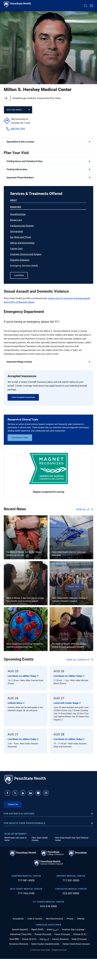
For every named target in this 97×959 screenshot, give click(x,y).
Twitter (15, 793)
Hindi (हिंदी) (14, 939)
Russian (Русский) (43, 934)
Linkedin (30, 793)
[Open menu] (91, 6)
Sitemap (80, 919)
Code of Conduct (34, 919)
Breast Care (16, 220)
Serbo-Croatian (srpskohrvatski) (45, 944)
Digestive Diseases (19, 260)
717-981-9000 (26, 880)
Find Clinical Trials (20, 437)
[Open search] (85, 6)
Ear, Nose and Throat (20, 237)
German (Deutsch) (60, 939)
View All (81, 509)
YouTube (23, 793)
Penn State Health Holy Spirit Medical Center (71, 839)
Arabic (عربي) (53, 929)
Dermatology (16, 231)
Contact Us (13, 804)
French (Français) (62, 934)
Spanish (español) (20, 929)
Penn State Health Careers (40, 839)
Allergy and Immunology (22, 242)
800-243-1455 (17, 128)
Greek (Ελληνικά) (79, 939)
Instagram (46, 793)
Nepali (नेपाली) (37, 929)
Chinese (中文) (79, 934)
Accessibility (18, 919)
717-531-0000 (71, 880)
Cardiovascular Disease (22, 225)
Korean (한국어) (29, 939)
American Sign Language (73, 929)
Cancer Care (16, 248)
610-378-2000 (48, 906)
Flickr (38, 793)
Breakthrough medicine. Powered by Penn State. (37, 98)
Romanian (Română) (18, 944)
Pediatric (15, 207)
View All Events (76, 659)
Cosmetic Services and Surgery (25, 254)
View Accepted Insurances (23, 397)
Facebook (7, 793)
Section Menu (14, 110)
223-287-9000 (71, 893)
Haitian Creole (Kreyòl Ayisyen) (76, 944)
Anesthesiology (18, 214)
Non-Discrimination (54, 919)
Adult (13, 200)
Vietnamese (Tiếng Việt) (20, 934)
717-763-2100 (26, 893)
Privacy (70, 919)
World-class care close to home (15, 839)
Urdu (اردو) (44, 939)
